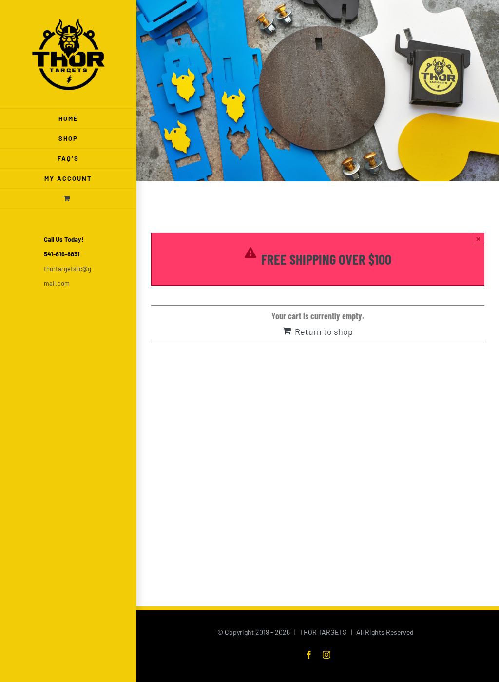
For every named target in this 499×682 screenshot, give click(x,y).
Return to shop (324, 331)
